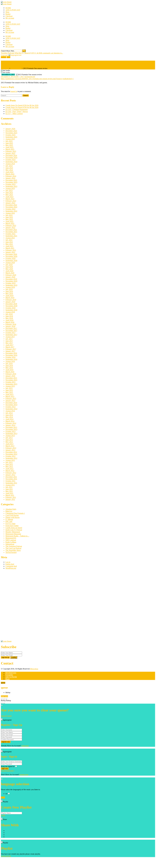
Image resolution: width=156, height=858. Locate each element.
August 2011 (10, 485)
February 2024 (10, 176)
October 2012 (10, 456)
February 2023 (10, 201)
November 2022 (11, 207)
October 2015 (10, 382)
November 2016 (11, 355)
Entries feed (9, 564)
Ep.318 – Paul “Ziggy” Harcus (16, 111)
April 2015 (9, 394)
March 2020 (9, 273)
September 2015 (11, 384)
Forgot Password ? (7, 771)
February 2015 (10, 398)
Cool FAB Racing (12, 515)
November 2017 (11, 331)
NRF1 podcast (16, 68)
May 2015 (9, 392)
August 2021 (10, 238)
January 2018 (10, 326)
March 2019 (9, 298)
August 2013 (10, 436)
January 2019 (10, 302)
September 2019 (11, 285)
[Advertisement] (18, 605)
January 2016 (10, 376)
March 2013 (9, 446)
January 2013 (10, 450)
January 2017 (10, 351)
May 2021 (9, 244)
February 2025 (10, 151)
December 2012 (11, 452)
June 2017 (9, 341)
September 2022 (11, 211)
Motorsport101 (10, 538)
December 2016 (11, 353)
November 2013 (11, 429)
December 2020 (11, 254)
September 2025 (11, 137)
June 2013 (9, 440)
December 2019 (11, 279)
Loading (13, 657)
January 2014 (10, 425)
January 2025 (10, 153)
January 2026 (10, 129)
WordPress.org (10, 568)
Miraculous (34, 669)
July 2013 (9, 438)
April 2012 (9, 469)
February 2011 (10, 497)
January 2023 (10, 203)
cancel (9, 716)
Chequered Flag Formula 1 (15, 513)
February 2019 (10, 300)
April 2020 (9, 271)
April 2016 (9, 370)
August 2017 (10, 337)
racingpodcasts (29, 77)
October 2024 (10, 160)
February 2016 (10, 374)
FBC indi (8, 521)
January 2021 (10, 252)
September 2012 (11, 458)
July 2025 (9, 141)
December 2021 (11, 230)
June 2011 (9, 489)
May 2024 (9, 170)
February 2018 (10, 324)
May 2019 (9, 293)
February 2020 (10, 275)
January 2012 (10, 475)
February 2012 (10, 473)
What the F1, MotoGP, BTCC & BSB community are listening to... (39, 53)
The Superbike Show (13, 550)
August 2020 (10, 263)
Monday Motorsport (12, 532)
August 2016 (10, 361)
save (6, 696)
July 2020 (9, 265)
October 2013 (10, 431)
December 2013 (11, 427)
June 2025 (9, 143)
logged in (13, 91)
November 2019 (11, 281)
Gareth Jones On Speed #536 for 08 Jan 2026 (21, 105)
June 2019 (9, 291)
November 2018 (11, 306)
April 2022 (9, 221)
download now (10, 673)
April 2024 (9, 172)
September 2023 (11, 186)
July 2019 (9, 289)
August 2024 (10, 164)
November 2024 (11, 157)
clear (3, 696)
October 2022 (10, 209)
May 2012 (9, 466)
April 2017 (9, 345)
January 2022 (10, 228)
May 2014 (9, 417)
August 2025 (10, 139)
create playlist (6, 856)
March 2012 (9, 471)
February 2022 (10, 225)
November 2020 (11, 256)
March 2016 (9, 372)
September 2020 (11, 260)
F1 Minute (9, 519)
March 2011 (9, 495)
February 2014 (10, 423)
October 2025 (10, 135)
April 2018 (9, 320)
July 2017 (9, 339)
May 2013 (9, 442)
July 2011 (8, 487)
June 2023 (9, 193)
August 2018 (10, 312)
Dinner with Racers (12, 517)
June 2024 (9, 168)
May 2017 (9, 343)
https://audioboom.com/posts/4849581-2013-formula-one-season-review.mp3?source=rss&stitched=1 (37, 79)
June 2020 (9, 267)
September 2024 (11, 162)
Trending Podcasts (8, 53)
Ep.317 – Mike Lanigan (14, 114)
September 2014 (11, 409)
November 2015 (11, 380)
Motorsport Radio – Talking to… (17, 536)
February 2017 (10, 349)
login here (25, 746)
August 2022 (10, 213)
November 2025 (11, 133)
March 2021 (9, 248)
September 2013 (11, 433)
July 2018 (9, 314)
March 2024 (9, 174)
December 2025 (11, 131)
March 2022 (9, 223)
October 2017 (10, 333)
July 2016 (9, 363)
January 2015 (10, 401)
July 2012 (9, 462)
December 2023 (11, 180)
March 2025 (9, 149)
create (3, 815)
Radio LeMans (10, 542)
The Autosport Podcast (13, 546)
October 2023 (10, 184)
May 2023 (9, 195)
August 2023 (10, 188)
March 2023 (9, 199)
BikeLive (8, 511)
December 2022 (11, 205)
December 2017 (11, 328)
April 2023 (9, 197)
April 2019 (9, 295)
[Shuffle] (2, 703)
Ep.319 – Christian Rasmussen (16, 109)
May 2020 (9, 269)
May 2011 (9, 491)
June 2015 (9, 390)
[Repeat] (4, 703)
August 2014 (10, 411)
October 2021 (10, 234)
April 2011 (9, 493)
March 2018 (9, 322)
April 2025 (9, 147)
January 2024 (10, 178)
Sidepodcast (9, 544)
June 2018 (9, 316)
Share (7, 679)
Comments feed (11, 566)
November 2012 (11, 454)
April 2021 (9, 246)
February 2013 (10, 448)
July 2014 (9, 413)
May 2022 (9, 219)
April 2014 (9, 419)
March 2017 (9, 347)
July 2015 (9, 388)
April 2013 (9, 444)
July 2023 (9, 190)
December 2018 (11, 304)
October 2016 (10, 357)
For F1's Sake (10, 524)
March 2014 (9, 421)
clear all (4, 716)
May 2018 (9, 318)
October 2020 (10, 258)
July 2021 (9, 240)
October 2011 (10, 481)
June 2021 (9, 242)
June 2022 (9, 217)
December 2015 (11, 378)
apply (3, 797)
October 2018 (10, 308)
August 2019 (10, 287)
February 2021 (10, 250)
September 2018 (11, 310)
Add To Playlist (11, 677)
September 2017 (11, 335)
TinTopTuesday (11, 552)
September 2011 (11, 483)
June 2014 (9, 415)
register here (24, 774)
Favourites (9, 675)
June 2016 (9, 366)
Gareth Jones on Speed (13, 528)
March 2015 (9, 396)
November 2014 (11, 405)
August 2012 (10, 460)
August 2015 (10, 386)
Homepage (5, 68)
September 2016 (11, 359)
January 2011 (10, 499)
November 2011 (11, 479)
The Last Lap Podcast (13, 548)
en (6, 794)
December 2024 (11, 155)
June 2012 (9, 464)
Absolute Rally (10, 509)
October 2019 (10, 283)
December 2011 (11, 477)
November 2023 (11, 182)
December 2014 (11, 403)
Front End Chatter (12, 526)
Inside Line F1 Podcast (13, 530)
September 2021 (11, 236)
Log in (7, 562)
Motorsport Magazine (13, 534)
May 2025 (9, 145)
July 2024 (9, 166)
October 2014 (10, 407)
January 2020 (10, 277)
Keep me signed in (8, 766)
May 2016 (9, 368)
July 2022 (9, 215)
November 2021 (11, 232)
